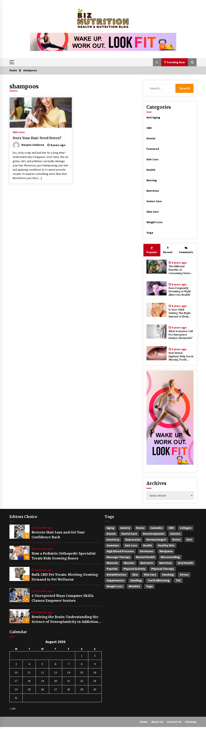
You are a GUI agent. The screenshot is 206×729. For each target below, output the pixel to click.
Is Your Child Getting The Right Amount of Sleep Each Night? (180, 313)
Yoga (149, 232)
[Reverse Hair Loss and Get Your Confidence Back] (19, 532)
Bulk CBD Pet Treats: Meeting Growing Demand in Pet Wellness (65, 577)
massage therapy (118, 557)
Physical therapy (162, 569)
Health (150, 170)
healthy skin (166, 545)
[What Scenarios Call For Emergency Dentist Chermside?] (156, 331)
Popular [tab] (151, 252)
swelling (136, 580)
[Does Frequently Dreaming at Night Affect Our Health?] (156, 288)
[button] (157, 62)
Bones (140, 528)
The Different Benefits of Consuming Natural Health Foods (181, 270)
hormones (146, 551)
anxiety (125, 528)
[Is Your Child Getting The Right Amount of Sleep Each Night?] (156, 310)
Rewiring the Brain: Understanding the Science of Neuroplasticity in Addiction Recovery (65, 619)
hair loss (131, 545)
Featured (152, 149)
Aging (110, 528)
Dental (150, 138)
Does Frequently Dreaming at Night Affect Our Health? (180, 291)
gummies (113, 545)
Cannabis (156, 528)
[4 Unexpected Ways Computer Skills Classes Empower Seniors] (19, 595)
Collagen (186, 528)
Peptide (112, 569)
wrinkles (134, 586)
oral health (185, 563)
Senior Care (154, 201)
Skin (135, 574)
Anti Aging (153, 117)
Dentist (175, 533)
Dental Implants (153, 533)
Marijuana (166, 551)
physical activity (134, 569)
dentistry (113, 539)
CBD (149, 128)
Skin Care (152, 211)
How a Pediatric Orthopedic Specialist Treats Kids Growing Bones (64, 555)
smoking (168, 574)
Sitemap (191, 722)
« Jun (12, 708)
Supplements (115, 580)
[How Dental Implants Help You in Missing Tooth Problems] (156, 353)
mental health (145, 557)
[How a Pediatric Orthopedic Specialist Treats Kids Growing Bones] (19, 553)
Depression (132, 539)
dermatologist (156, 539)
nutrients (146, 563)
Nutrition (152, 191)
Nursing (151, 180)
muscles (129, 563)
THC (178, 580)
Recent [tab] (168, 252)
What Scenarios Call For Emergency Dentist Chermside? (181, 335)
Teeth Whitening (159, 580)
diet (189, 539)
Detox (176, 539)
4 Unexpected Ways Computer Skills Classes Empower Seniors (63, 598)
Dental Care (129, 533)
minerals (112, 563)
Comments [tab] (186, 252)
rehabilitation (116, 574)
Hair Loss (19, 132)
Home (144, 722)
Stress (184, 574)
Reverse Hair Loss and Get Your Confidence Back (58, 534)
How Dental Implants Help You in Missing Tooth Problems (181, 356)
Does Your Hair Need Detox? (37, 138)
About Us (157, 722)
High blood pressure (120, 551)
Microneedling (170, 557)
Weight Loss (154, 222)
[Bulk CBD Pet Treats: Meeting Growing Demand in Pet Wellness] (19, 574)
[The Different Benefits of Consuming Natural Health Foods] (156, 267)
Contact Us (174, 722)
